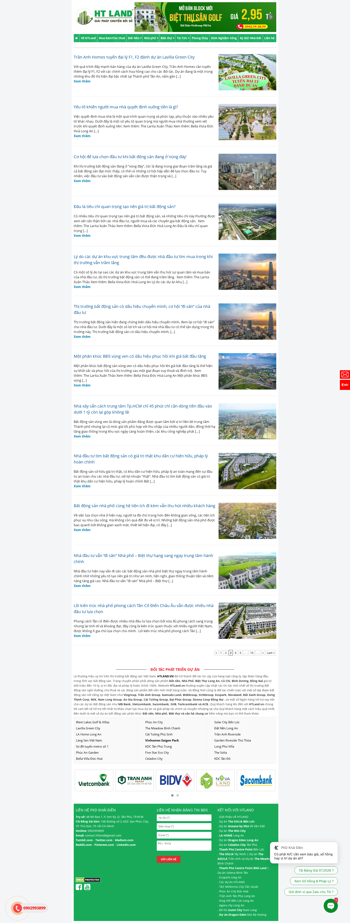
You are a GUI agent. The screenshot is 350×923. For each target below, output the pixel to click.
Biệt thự (166, 38)
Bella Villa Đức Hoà (89, 759)
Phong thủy (200, 38)
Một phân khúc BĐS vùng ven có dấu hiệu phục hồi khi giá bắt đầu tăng (140, 356)
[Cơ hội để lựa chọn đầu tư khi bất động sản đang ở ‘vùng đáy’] (246, 172)
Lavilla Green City (88, 728)
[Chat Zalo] (345, 385)
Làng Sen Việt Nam (89, 740)
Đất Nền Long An (226, 728)
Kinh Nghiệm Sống (224, 38)
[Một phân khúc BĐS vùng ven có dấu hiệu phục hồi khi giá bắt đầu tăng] (246, 371)
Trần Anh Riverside (227, 734)
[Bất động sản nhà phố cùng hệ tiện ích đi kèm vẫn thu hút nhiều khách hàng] (246, 521)
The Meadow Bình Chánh (162, 728)
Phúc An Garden (87, 752)
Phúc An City (154, 722)
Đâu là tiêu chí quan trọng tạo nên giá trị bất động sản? (125, 206)
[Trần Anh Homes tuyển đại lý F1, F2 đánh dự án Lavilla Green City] (246, 72)
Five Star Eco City (157, 752)
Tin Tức (182, 38)
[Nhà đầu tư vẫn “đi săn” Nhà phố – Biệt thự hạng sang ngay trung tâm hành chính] (246, 571)
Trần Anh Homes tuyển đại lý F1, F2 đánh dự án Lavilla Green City (134, 57)
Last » (271, 653)
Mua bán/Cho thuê (112, 38)
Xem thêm (82, 81)
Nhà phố (150, 38)
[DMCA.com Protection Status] (88, 881)
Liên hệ (269, 38)
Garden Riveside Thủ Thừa (232, 740)
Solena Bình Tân (237, 873)
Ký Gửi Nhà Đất (250, 38)
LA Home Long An (88, 734)
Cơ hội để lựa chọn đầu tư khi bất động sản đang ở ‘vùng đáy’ (130, 156)
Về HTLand (88, 38)
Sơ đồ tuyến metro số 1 (92, 746)
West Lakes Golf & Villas (92, 722)
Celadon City (154, 759)
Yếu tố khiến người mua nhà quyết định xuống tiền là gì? (126, 107)
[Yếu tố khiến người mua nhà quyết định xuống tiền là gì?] (246, 122)
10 (251, 653)
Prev (140, 17)
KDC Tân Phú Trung (158, 746)
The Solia (220, 752)
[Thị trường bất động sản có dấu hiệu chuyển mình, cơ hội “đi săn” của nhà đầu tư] (246, 321)
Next (271, 17)
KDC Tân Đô (222, 759)
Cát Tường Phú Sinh (159, 734)
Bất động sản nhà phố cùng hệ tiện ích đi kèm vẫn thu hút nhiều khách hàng (144, 505)
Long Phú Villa (224, 746)
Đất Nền (133, 38)
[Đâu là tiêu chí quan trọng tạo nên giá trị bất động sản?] (246, 222)
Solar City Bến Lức (227, 722)
